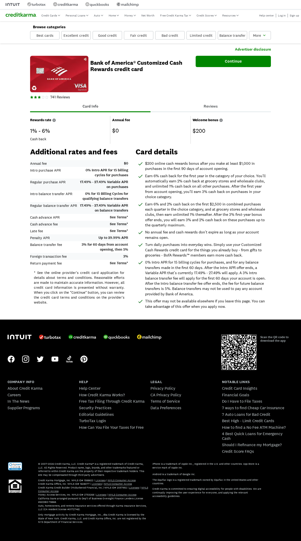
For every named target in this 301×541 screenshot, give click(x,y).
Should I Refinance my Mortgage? (252, 444)
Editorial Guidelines (96, 414)
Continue (233, 61)
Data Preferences (165, 407)
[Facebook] (11, 360)
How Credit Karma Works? (102, 394)
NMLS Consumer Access (122, 480)
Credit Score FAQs (238, 451)
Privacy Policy (162, 388)
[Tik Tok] (69, 360)
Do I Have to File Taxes (242, 401)
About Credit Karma (25, 388)
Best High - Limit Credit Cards (248, 420)
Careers (14, 394)
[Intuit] (20, 338)
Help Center (89, 388)
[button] (54, 120)
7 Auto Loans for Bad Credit (246, 414)
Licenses (100, 480)
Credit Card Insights (239, 388)
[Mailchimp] (149, 338)
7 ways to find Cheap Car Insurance (253, 407)
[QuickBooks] (116, 338)
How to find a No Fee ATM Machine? (254, 427)
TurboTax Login (92, 420)
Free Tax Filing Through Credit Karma (112, 401)
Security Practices (95, 407)
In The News (18, 401)
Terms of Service (165, 401)
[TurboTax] (50, 337)
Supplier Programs (24, 407)
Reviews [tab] (211, 106)
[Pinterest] (83, 360)
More (257, 35)
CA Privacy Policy (165, 394)
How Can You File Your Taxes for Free (111, 427)
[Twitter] (40, 360)
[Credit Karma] (82, 337)
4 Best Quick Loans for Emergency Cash (252, 436)
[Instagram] (25, 360)
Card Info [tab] (90, 106)
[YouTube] (54, 360)
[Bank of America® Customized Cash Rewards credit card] (59, 74)
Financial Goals (235, 394)
